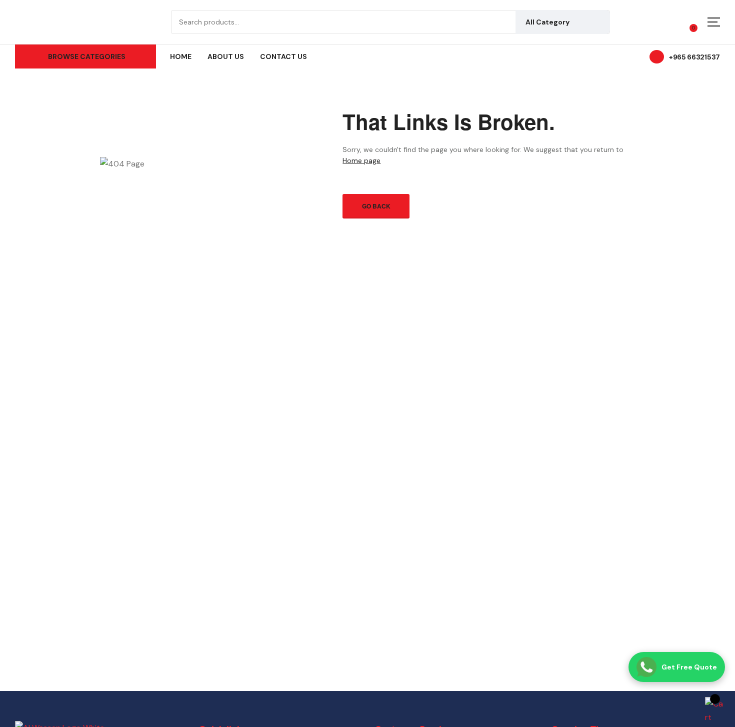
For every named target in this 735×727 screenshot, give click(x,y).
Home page (361, 160)
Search (595, 22)
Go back (376, 206)
